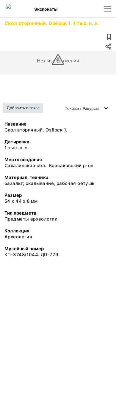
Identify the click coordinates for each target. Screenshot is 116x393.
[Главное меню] (107, 9)
